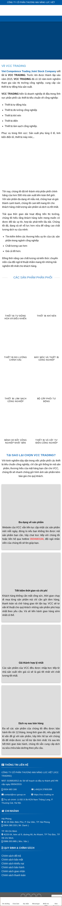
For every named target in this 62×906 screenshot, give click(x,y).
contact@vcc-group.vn (15, 794)
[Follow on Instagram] (28, 896)
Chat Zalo (16, 903)
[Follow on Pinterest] (39, 896)
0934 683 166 (10, 789)
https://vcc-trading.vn (43, 794)
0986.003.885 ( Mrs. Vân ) (16, 841)
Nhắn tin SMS (46, 904)
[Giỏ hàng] (58, 10)
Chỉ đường (6, 903)
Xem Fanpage (56, 904)
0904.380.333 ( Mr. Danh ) (16, 825)
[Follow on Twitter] (33, 896)
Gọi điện (26, 903)
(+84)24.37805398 (43, 789)
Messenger (36, 903)
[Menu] (4, 10)
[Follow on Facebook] (23, 896)
